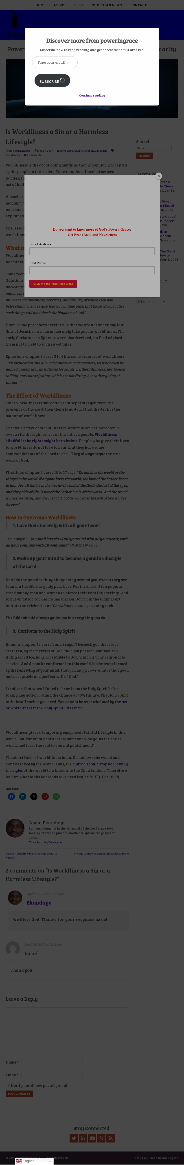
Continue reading (92, 95)
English (28, 1161)
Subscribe (50, 81)
